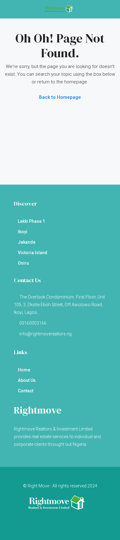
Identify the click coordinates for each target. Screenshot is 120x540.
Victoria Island (32, 252)
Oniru (23, 263)
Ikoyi (22, 231)
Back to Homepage (60, 97)
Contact (25, 390)
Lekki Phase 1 (31, 221)
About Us (27, 380)
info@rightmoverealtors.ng (45, 333)
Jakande (26, 242)
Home (24, 369)
